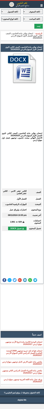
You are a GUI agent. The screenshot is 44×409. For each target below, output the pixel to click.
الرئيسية (38, 33)
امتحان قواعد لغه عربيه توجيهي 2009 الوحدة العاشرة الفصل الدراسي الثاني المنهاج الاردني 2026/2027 (24, 353)
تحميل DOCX (16, 228)
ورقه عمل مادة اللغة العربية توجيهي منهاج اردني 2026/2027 (23, 380)
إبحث (38, 26)
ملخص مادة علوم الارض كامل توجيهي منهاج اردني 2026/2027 (22, 363)
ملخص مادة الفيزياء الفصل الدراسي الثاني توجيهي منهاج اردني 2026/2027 (22, 372)
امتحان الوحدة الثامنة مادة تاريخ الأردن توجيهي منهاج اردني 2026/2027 (23, 343)
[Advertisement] (20, 106)
